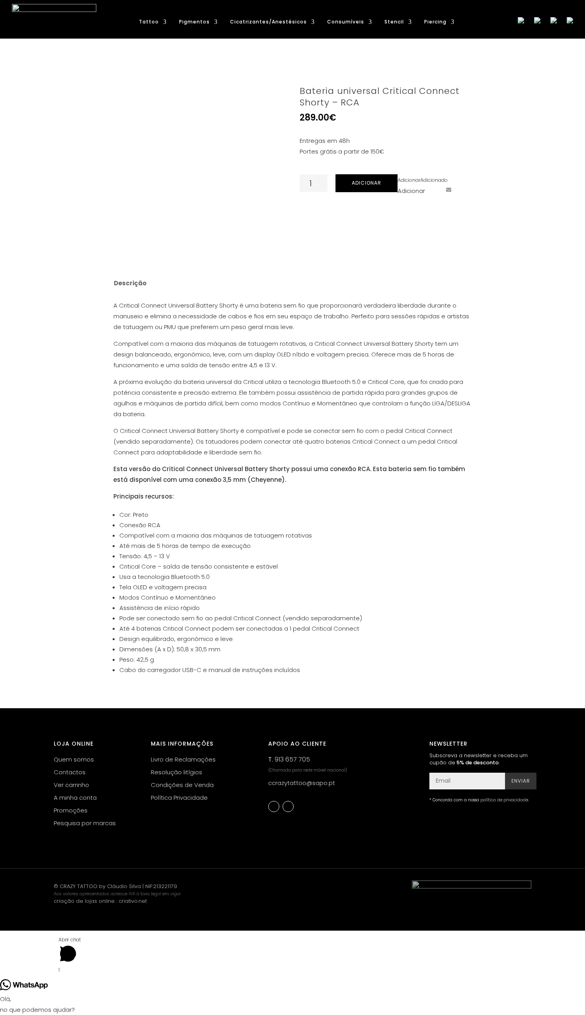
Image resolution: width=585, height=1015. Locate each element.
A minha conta (75, 797)
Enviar (520, 780)
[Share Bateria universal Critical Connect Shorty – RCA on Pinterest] (433, 189)
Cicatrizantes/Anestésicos (268, 22)
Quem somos (74, 759)
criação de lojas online (84, 901)
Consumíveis (345, 22)
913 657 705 (292, 759)
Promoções (71, 810)
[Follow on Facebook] (273, 806)
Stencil (394, 22)
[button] (423, 180)
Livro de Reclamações (183, 759)
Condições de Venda (182, 785)
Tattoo (149, 22)
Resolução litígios (176, 772)
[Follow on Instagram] (288, 806)
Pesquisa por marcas (85, 823)
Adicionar (366, 182)
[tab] (129, 283)
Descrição (130, 283)
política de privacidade (504, 800)
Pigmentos (194, 22)
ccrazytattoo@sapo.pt (301, 783)
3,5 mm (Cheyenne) (254, 479)
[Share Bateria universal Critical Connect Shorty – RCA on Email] (448, 189)
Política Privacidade (179, 797)
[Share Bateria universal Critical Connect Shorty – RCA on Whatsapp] (463, 189)
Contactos (70, 772)
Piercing (435, 22)
